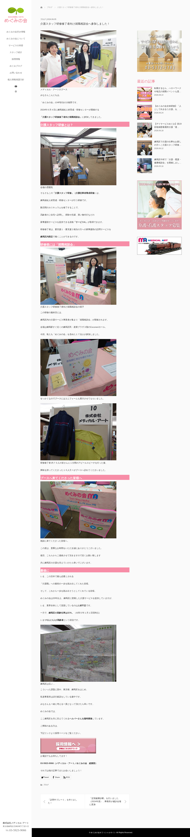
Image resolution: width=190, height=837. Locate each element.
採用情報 (16, 59)
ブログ (43, 19)
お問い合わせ (16, 73)
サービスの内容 (16, 45)
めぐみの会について (16, 38)
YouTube (16, 86)
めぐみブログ (16, 66)
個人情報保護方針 (16, 79)
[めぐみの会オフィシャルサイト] (15, 27)
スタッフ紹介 (16, 52)
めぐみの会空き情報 (16, 32)
